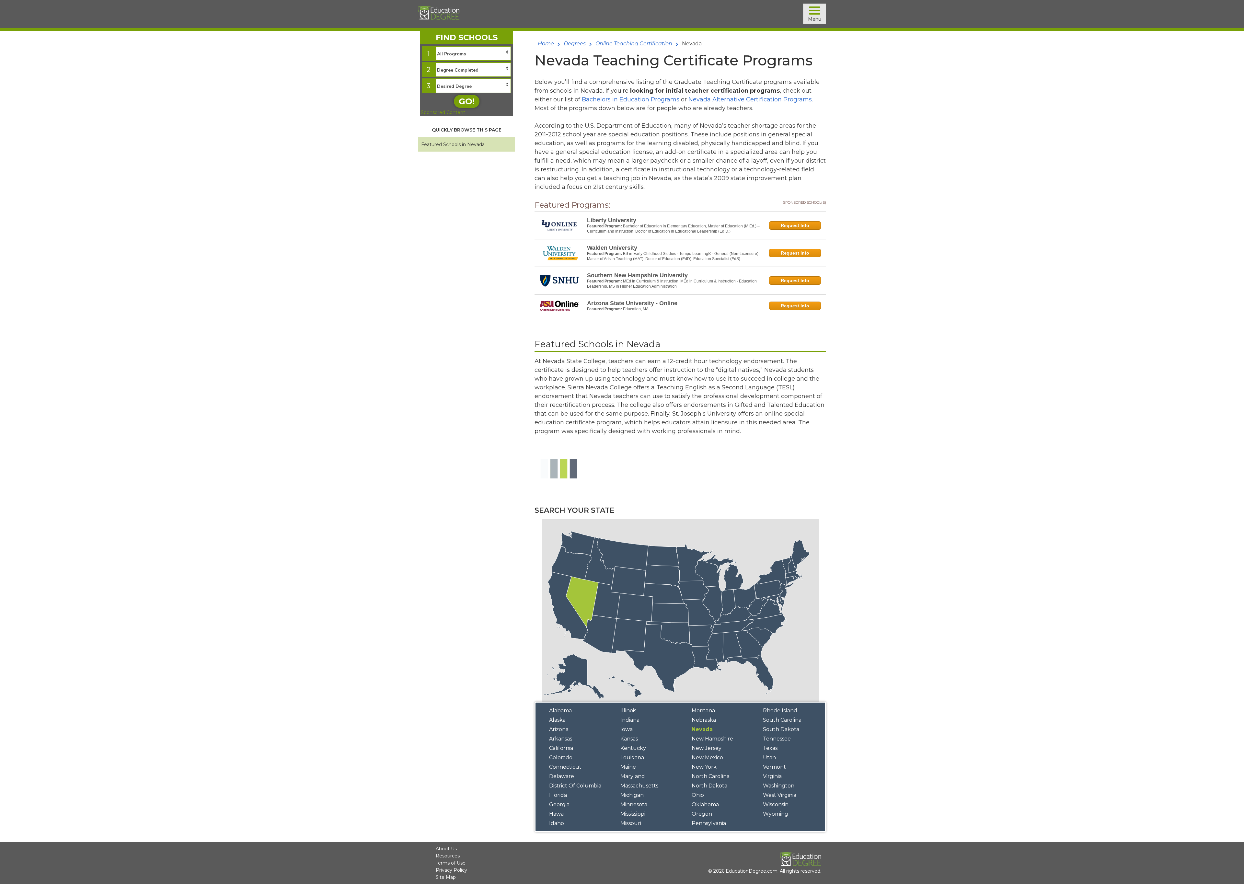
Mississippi (632, 814)
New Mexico (707, 757)
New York (704, 767)
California (561, 748)
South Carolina (782, 720)
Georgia (559, 804)
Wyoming (775, 814)
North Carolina (711, 776)
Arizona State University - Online (632, 303)
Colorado (560, 757)
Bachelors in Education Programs (630, 99)
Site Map (446, 877)
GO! (467, 101)
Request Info (795, 225)
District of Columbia (575, 786)
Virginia (772, 776)
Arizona (559, 729)
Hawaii (557, 814)
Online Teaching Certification (633, 43)
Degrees (575, 43)
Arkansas (560, 739)
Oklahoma (705, 804)
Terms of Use (451, 863)
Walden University (612, 248)
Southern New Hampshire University (637, 275)
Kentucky (633, 748)
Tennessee (777, 739)
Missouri (630, 823)
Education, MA (636, 309)
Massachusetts (639, 786)
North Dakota (709, 786)
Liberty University (611, 220)
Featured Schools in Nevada (453, 144)
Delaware (561, 776)
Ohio (698, 795)
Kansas (629, 739)
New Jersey (706, 748)
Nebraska (704, 720)
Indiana (629, 720)
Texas (770, 748)
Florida (558, 795)
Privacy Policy (451, 870)
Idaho (556, 823)
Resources (448, 856)
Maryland (632, 776)
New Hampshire (712, 739)
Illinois (628, 710)
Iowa (626, 729)
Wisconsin (776, 804)
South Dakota (781, 729)
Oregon (702, 814)
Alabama (560, 710)
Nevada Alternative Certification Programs (750, 99)
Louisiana (632, 757)
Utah (769, 757)
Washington (778, 786)
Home (546, 43)
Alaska (557, 720)
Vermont (774, 767)
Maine (628, 767)
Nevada (702, 729)
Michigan (632, 795)
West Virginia (779, 795)
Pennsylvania (709, 823)
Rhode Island (780, 710)
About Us (446, 849)
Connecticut (565, 767)
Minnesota (633, 804)
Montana (703, 710)
